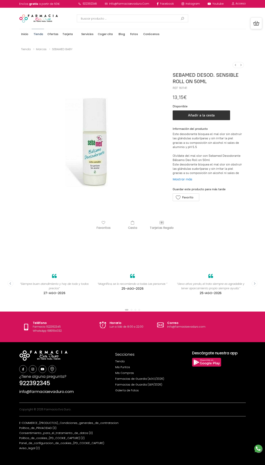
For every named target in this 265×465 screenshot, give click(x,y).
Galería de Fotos (127, 390)
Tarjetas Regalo (162, 228)
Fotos (134, 34)
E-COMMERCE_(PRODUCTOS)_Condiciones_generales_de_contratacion (69, 423)
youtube (218, 4)
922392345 (90, 4)
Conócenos (151, 34)
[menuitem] (235, 65)
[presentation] (10, 283)
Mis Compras (124, 373)
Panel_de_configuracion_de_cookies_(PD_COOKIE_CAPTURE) (61, 443)
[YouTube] (42, 369)
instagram (193, 4)
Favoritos (103, 228)
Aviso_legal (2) (29, 448)
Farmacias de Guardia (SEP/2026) (138, 385)
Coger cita (105, 34)
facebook (167, 4)
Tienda (38, 34)
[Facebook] (23, 369)
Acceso (240, 3)
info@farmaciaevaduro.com (129, 4)
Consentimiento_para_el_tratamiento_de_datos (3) (56, 433)
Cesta (132, 228)
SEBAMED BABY (62, 49)
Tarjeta (67, 34)
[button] (256, 23)
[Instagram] (33, 369)
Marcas (41, 49)
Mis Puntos (122, 367)
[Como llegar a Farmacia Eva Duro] (52, 369)
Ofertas (52, 34)
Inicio (24, 34)
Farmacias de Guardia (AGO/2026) (139, 379)
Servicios (87, 34)
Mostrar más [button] (182, 179)
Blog (122, 34)
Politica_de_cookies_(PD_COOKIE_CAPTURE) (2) (52, 438)
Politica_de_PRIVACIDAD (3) (37, 428)
